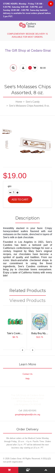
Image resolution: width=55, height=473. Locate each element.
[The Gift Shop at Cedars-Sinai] (27, 52)
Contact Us (28, 374)
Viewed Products (27, 300)
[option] (35, 141)
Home (19, 101)
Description (27, 218)
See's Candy (33, 101)
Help (27, 378)
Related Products (27, 290)
